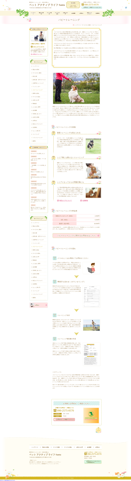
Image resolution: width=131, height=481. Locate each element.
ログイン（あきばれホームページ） (7, 480)
